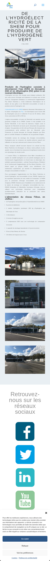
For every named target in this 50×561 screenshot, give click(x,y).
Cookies (14, 558)
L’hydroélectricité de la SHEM (14, 109)
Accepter (25, 539)
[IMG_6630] (25, 275)
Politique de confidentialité (28, 558)
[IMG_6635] (25, 373)
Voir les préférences (25, 553)
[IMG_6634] (25, 341)
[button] (46, 513)
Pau (22, 111)
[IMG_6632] (25, 308)
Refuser (25, 546)
